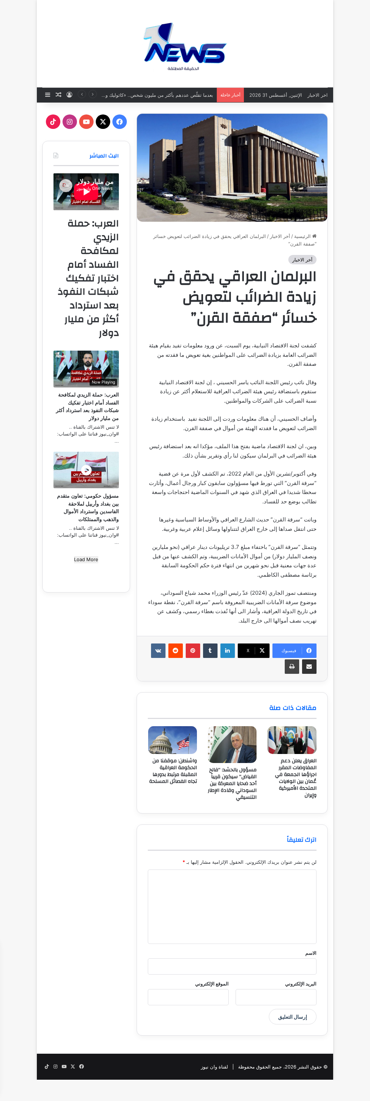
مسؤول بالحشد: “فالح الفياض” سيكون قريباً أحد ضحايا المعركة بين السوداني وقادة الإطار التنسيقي (232, 783)
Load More (86, 559)
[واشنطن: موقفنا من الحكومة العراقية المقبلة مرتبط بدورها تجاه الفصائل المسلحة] (172, 740)
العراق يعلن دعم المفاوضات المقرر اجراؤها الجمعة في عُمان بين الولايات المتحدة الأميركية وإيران (296, 778)
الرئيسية (303, 236)
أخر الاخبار (280, 236)
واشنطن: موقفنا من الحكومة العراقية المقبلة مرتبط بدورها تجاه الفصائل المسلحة (173, 771)
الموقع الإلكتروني (212, 984)
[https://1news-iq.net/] (185, 43)
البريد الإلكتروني (301, 984)
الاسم (311, 953)
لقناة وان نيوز (214, 1067)
